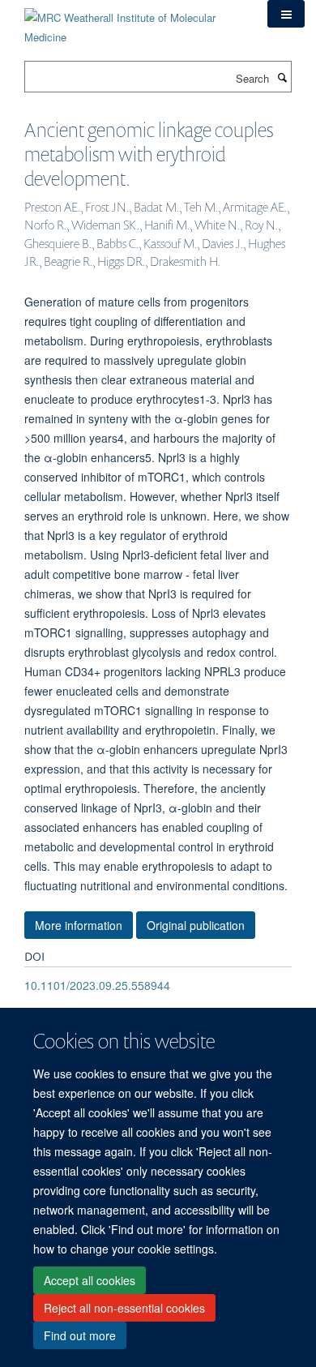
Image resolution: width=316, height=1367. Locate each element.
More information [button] (78, 925)
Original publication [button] (196, 925)
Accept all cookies (89, 1280)
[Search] (282, 77)
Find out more (80, 1335)
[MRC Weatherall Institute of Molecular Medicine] (133, 21)
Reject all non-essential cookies (124, 1308)
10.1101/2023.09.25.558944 (97, 985)
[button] (286, 14)
